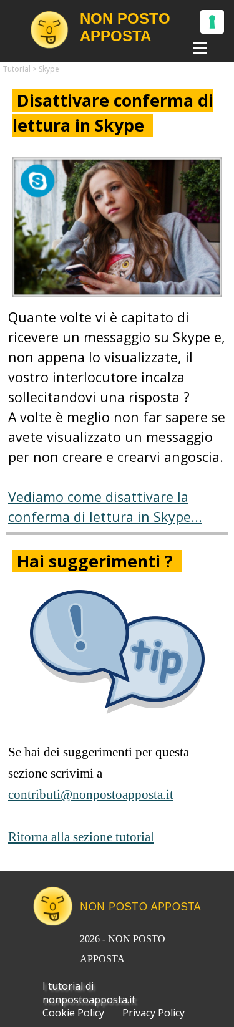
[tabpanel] (117, 113)
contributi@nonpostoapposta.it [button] (90, 794)
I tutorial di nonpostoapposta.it (88, 992)
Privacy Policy (153, 1013)
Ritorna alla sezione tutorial (81, 836)
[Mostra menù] (201, 48)
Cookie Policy (73, 1013)
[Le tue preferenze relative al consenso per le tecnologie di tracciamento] (212, 22)
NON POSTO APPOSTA (140, 906)
